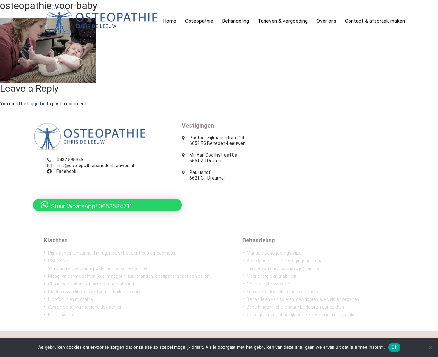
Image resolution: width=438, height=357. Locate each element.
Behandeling (235, 21)
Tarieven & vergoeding (283, 21)
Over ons (326, 21)
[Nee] (430, 347)
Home (169, 21)
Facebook (66, 171)
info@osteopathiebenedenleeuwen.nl (95, 165)
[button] (107, 205)
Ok (394, 347)
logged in (36, 103)
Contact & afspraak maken (375, 21)
